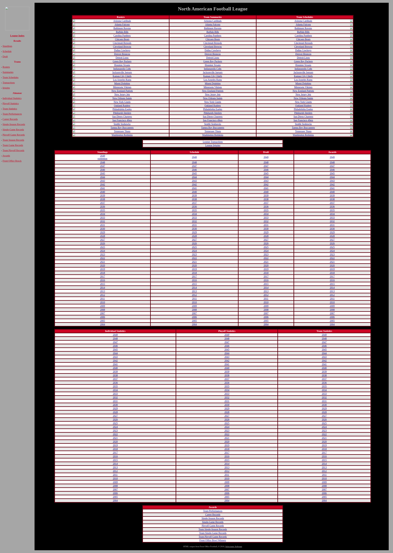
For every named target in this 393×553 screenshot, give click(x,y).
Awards (6, 155)
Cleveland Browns (122, 46)
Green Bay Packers (122, 61)
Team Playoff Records (13, 150)
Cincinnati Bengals (122, 43)
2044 (102, 177)
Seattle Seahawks (122, 124)
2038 (102, 199)
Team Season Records (13, 140)
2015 (102, 283)
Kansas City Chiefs (122, 76)
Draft (5, 56)
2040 (102, 191)
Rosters (6, 67)
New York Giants (122, 102)
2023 (102, 254)
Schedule (7, 51)
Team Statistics (10, 108)
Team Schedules (10, 77)
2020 (102, 265)
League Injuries (212, 145)
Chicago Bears (122, 39)
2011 (102, 298)
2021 (102, 261)
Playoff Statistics (11, 103)
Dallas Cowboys (122, 50)
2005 (102, 320)
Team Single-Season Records (212, 529)
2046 (102, 169)
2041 (102, 188)
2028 (102, 236)
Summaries (8, 72)
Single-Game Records (13, 129)
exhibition (102, 158)
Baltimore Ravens (122, 28)
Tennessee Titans (122, 131)
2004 (102, 324)
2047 (102, 166)
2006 (102, 317)
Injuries (6, 88)
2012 (102, 295)
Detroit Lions (122, 57)
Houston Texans (122, 65)
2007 (102, 313)
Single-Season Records (14, 124)
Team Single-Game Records (212, 533)
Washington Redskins (122, 135)
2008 (102, 309)
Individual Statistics (12, 98)
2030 (102, 228)
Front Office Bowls (12, 161)
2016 (102, 280)
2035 (102, 210)
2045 (102, 173)
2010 (102, 302)
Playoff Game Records (14, 134)
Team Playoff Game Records (213, 536)
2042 (102, 184)
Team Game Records (13, 145)
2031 (102, 225)
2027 (102, 239)
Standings (7, 46)
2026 (102, 243)
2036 (102, 206)
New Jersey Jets (122, 94)
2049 (102, 156)
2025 (102, 247)
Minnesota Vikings (122, 87)
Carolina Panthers (122, 35)
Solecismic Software (233, 546)
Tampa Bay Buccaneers (122, 127)
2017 (102, 276)
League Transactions (213, 141)
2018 (102, 272)
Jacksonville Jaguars (122, 72)
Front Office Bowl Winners (212, 540)
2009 (102, 306)
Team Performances (12, 114)
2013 (102, 291)
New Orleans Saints (122, 98)
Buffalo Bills (122, 32)
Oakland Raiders (122, 105)
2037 (102, 202)
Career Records (10, 119)
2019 (102, 269)
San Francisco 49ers (122, 120)
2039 (102, 195)
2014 (102, 287)
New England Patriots (122, 90)
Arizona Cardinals (122, 20)
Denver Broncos (122, 54)
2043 (102, 180)
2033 (102, 217)
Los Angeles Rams (122, 79)
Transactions (9, 82)
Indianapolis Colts (122, 68)
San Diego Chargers (122, 116)
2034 (102, 214)
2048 (102, 162)
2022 (102, 258)
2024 (102, 250)
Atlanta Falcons (122, 24)
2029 (102, 232)
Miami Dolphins (122, 83)
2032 (102, 221)
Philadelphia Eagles (122, 109)
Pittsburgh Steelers (122, 113)
